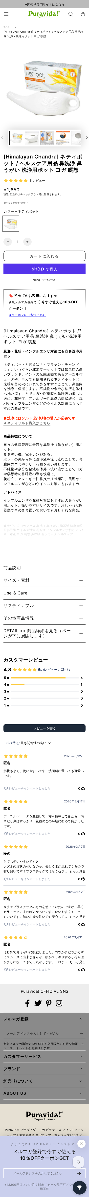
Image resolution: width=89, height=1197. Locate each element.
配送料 (14, 194)
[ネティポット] (10, 224)
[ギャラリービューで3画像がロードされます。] (32, 138)
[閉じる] (81, 1144)
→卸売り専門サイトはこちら (44, 4)
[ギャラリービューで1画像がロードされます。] (16, 138)
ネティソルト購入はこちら (28, 423)
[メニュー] (6, 14)
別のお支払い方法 (44, 280)
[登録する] (83, 1033)
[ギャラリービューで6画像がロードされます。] (78, 138)
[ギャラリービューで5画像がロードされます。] (63, 138)
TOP (6, 27)
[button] (71, 14)
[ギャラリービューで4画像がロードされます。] (47, 138)
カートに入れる (44, 256)
